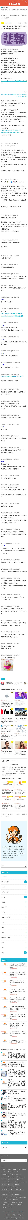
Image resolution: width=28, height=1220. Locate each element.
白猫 (4, 1204)
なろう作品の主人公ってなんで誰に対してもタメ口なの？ (17, 1115)
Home (4, 1212)
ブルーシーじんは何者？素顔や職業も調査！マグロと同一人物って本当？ (17, 1064)
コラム (3, 902)
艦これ (20, 1204)
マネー (3, 922)
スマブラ (5, 1184)
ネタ (22, 1189)
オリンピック (12, 1179)
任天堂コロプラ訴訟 (7, 1199)
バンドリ (5, 1192)
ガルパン (20, 1179)
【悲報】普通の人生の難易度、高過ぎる (17, 1092)
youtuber (5, 1171)
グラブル (11, 1182)
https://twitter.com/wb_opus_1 (10, 130)
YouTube (4, 877)
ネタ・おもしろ (5, 917)
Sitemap (10, 1212)
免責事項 (14, 1215)
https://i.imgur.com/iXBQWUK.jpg (11, 313)
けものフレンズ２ (17, 1174)
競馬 (9, 1204)
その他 (3, 912)
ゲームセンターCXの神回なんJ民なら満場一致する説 (17, 1107)
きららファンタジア (14, 1171)
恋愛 (2, 942)
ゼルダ (17, 1184)
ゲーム (3, 897)
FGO (4, 1169)
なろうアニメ (12, 1176)
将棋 (2, 932)
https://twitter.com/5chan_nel (10, 132)
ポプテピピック (6, 1197)
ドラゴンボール (6, 1189)
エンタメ (4, 887)
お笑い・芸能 (5, 892)
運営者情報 (20, 1215)
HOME (3, 7)
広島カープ (14, 1202)
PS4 (19, 1169)
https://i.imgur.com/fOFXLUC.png (11, 376)
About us (8, 1215)
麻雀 (10, 1207)
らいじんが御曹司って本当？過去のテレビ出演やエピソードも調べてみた (17, 1056)
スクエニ (24, 1182)
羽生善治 (14, 1204)
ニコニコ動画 (15, 1189)
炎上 (21, 1202)
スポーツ (4, 907)
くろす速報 (10, 1218)
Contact (24, 1212)
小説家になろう (5, 937)
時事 (7, 7)
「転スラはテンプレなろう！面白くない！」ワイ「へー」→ (17, 1134)
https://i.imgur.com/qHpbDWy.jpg (11, 316)
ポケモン (18, 1194)
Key (15, 1169)
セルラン (11, 1184)
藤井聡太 (5, 1207)
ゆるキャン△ (21, 1176)
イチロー (5, 1179)
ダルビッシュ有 (14, 1187)
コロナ (17, 1182)
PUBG (24, 1169)
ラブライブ (14, 1197)
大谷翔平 (16, 1199)
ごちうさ (5, 1176)
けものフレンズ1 (6, 1174)
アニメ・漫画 (5, 882)
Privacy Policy (17, 1212)
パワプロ (11, 1192)
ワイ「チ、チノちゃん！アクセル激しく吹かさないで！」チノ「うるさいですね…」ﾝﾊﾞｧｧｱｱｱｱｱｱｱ (17, 1073)
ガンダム (5, 1182)
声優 (2, 927)
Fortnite (9, 1169)
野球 (2, 952)
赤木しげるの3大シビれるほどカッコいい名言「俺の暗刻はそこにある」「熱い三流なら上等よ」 (17, 1124)
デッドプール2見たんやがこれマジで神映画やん (17, 1099)
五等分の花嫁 (23, 1197)
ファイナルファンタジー (8, 1194)
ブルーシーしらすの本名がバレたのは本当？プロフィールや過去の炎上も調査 (17, 1084)
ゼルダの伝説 (6, 1187)
